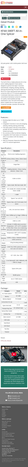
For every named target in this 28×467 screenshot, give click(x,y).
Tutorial (3, 416)
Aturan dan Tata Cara (6, 421)
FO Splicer (11, 69)
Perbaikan (4, 415)
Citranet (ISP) (4, 431)
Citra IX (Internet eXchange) (8, 436)
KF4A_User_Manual (6, 341)
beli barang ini (6, 78)
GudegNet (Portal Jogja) (7, 442)
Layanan (3, 413)
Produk (3, 410)
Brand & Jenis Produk (14, 18)
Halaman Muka (5, 409)
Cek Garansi (4, 427)
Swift (10, 67)
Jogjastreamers (5, 440)
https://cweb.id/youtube (15, 400)
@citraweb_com (14, 396)
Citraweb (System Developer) (8, 433)
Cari (5, 18)
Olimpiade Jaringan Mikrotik (8, 443)
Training (3, 412)
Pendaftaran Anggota (6, 425)
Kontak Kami (4, 424)
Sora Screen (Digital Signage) (8, 439)
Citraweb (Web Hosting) (7, 434)
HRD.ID (3, 437)
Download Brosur (7, 111)
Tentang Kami (5, 422)
